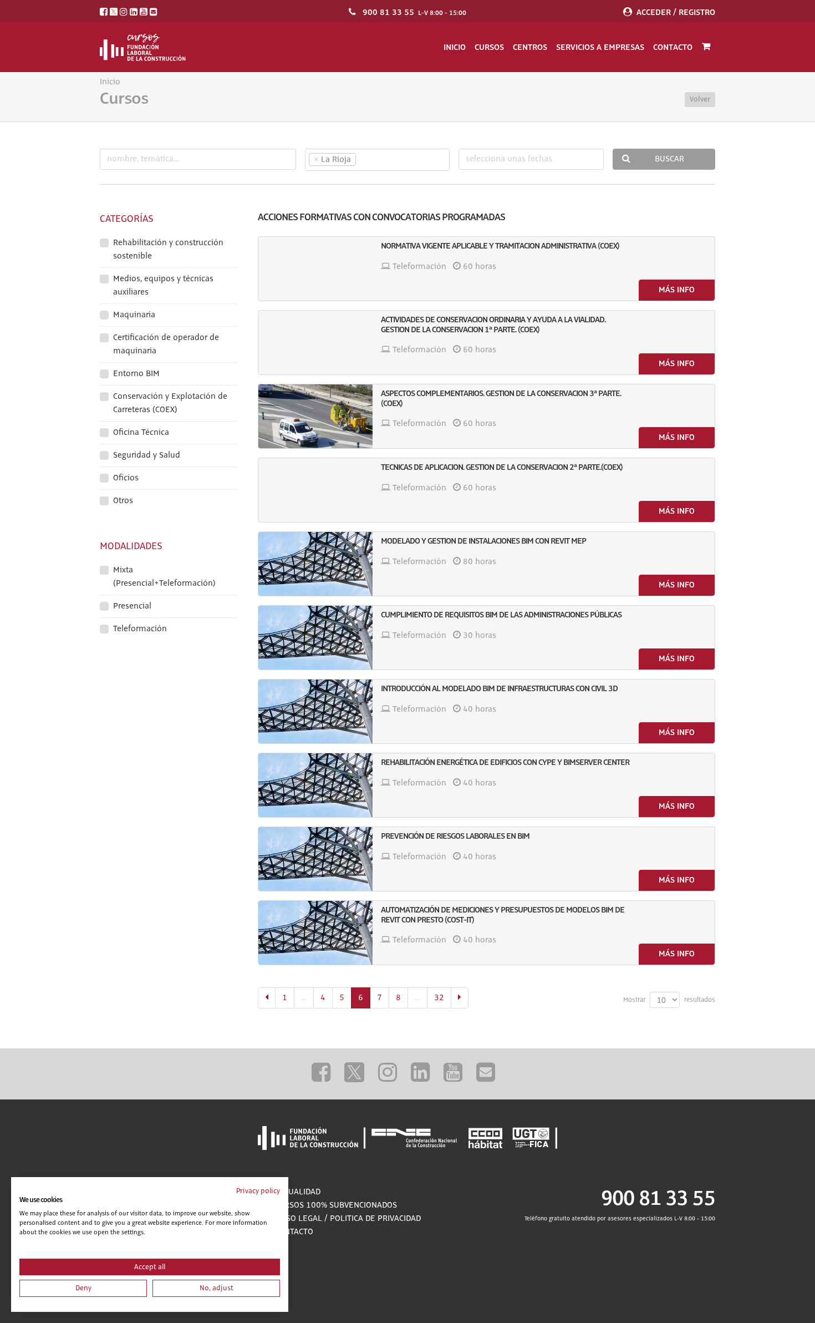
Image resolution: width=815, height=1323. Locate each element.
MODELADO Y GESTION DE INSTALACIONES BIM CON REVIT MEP (483, 540)
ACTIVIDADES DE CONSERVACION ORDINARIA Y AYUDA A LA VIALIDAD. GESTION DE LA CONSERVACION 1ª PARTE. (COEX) (493, 324)
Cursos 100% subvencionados (335, 1205)
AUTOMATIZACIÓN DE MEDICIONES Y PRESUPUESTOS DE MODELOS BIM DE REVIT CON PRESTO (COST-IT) (502, 914)
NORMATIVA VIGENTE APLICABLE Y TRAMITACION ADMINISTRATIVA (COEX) (500, 245)
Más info (677, 290)
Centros (530, 47)
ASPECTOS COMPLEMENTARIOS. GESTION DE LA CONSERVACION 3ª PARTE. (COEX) (501, 398)
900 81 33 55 (388, 12)
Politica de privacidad (375, 1218)
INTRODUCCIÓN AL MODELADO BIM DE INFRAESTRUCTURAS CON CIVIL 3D (499, 688)
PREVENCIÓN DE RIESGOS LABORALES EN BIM (455, 836)
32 (439, 997)
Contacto (672, 47)
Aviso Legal (298, 1218)
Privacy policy (258, 1191)
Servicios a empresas (600, 47)
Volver (700, 99)
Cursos (489, 47)
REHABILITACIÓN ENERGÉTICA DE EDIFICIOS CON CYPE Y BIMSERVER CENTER (505, 762)
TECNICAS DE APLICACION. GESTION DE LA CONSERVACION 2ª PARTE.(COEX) (502, 467)
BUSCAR (669, 159)
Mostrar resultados (669, 999)
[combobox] (377, 160)
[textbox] (378, 159)
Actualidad (297, 1192)
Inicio (455, 47)
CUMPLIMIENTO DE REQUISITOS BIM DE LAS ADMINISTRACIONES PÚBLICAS (501, 614)
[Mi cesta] (706, 47)
